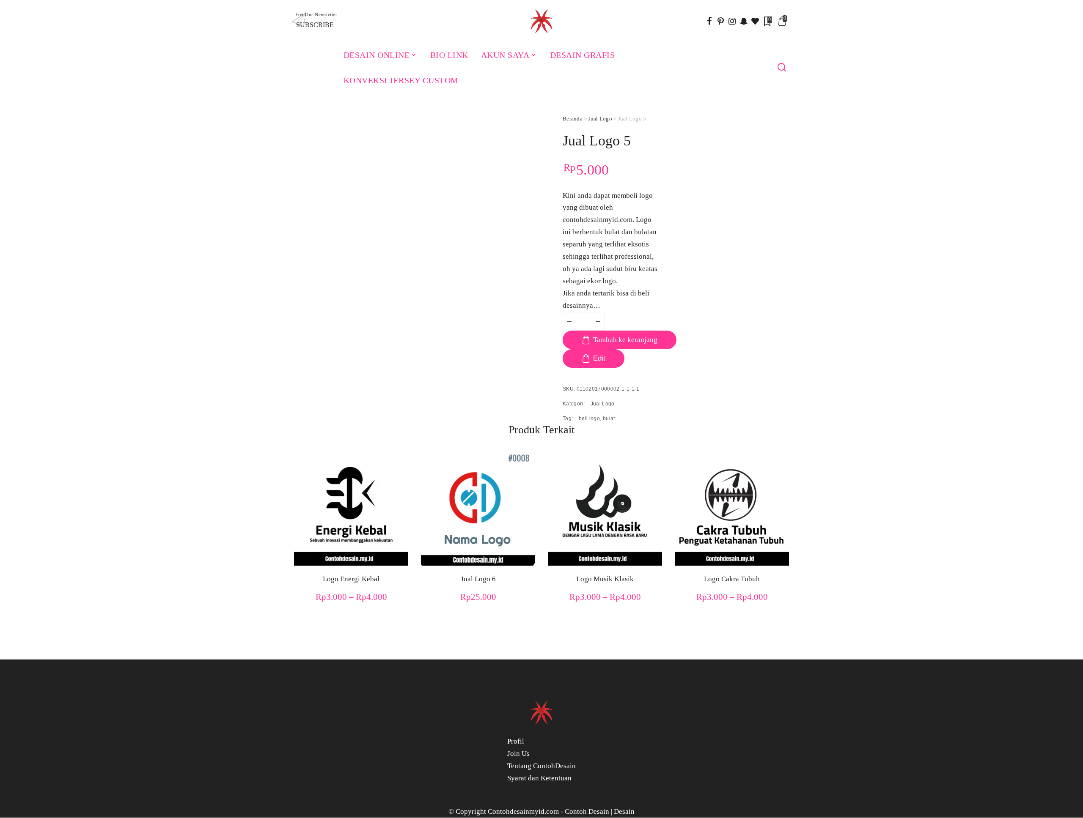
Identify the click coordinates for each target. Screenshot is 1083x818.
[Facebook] (709, 21)
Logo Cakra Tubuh (732, 579)
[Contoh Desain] (541, 21)
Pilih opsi (397, 542)
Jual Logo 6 (478, 579)
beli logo (589, 418)
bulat (609, 418)
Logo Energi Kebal (351, 579)
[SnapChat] (743, 21)
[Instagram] (732, 21)
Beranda (573, 118)
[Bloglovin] (755, 21)
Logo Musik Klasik (605, 579)
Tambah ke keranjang (625, 340)
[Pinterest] (721, 21)
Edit (599, 358)
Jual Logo (600, 118)
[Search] (782, 67)
